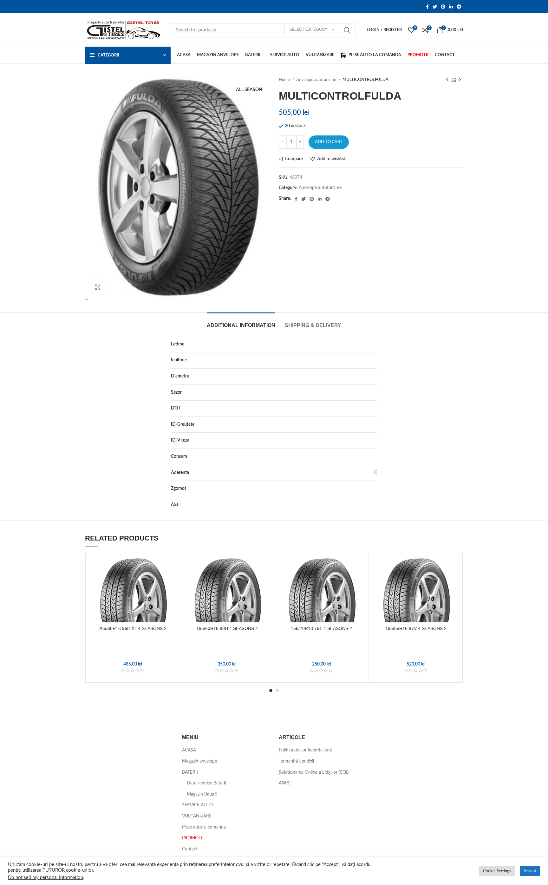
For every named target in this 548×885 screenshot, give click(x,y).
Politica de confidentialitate (305, 750)
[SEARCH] (347, 30)
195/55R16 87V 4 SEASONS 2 (416, 628)
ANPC (284, 783)
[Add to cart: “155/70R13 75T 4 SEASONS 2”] (361, 581)
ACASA (189, 750)
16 (374, 376)
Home (285, 79)
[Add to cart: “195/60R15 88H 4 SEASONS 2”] (266, 581)
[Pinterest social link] (443, 7)
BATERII (190, 772)
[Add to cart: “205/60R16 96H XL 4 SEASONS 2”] (172, 581)
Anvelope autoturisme (316, 79)
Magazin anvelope (199, 761)
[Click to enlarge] (98, 287)
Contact (190, 849)
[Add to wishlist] (172, 567)
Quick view (172, 595)
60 (374, 360)
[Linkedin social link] (451, 7)
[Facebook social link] (427, 7)
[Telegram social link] (459, 7)
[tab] (241, 322)
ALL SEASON (364, 392)
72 (374, 488)
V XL (372, 440)
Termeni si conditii (296, 761)
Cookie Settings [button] (497, 871)
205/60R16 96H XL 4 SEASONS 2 (132, 628)
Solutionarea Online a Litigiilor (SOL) (314, 772)
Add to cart (328, 142)
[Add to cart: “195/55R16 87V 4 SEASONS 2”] (455, 581)
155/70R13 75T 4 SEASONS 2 (321, 628)
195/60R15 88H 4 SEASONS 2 (227, 628)
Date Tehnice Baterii (206, 783)
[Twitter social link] (435, 7)
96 (374, 424)
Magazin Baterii (202, 794)
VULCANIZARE (197, 816)
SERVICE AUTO (197, 805)
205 (373, 344)
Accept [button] (530, 871)
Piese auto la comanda (204, 827)
